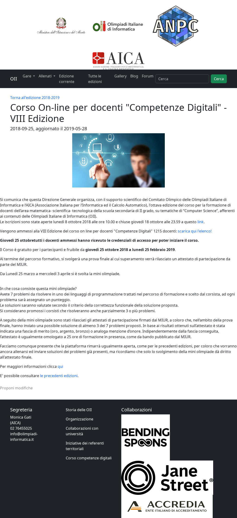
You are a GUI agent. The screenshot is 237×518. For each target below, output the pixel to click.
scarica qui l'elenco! (195, 231)
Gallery (120, 76)
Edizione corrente (66, 78)
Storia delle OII (79, 409)
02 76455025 (21, 428)
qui (60, 366)
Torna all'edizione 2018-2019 (34, 97)
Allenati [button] (46, 76)
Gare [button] (27, 76)
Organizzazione (79, 419)
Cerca (219, 78)
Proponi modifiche (16, 388)
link (200, 221)
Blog (134, 76)
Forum (147, 76)
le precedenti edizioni (59, 375)
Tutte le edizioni (95, 78)
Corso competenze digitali (89, 458)
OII (13, 79)
